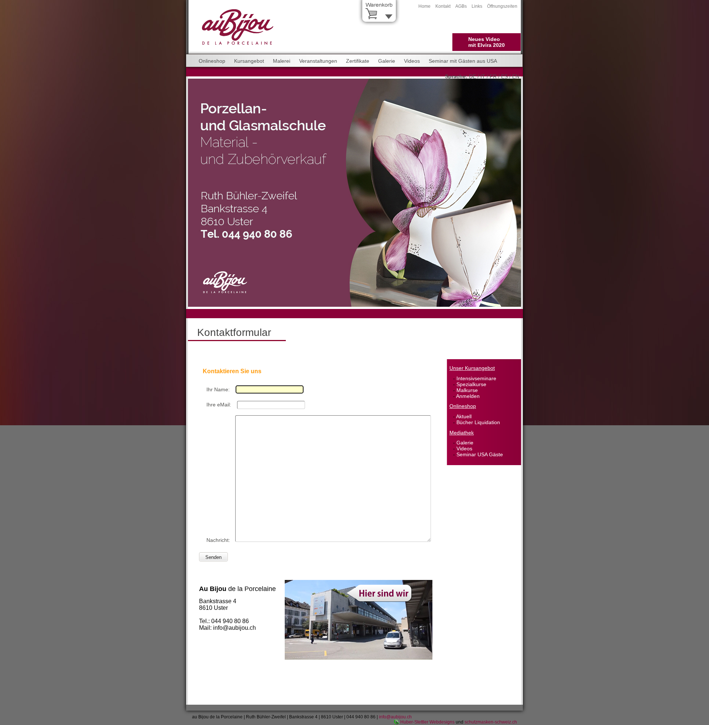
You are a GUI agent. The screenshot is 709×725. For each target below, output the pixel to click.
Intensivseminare (476, 378)
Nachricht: (218, 540)
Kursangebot (249, 61)
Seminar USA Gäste (479, 454)
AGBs (461, 6)
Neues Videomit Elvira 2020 (486, 42)
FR (493, 76)
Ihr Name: (218, 389)
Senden (213, 557)
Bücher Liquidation (478, 422)
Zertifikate (357, 61)
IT (482, 76)
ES (504, 76)
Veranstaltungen (318, 61)
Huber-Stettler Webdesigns (427, 722)
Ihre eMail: (218, 405)
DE (472, 76)
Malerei (281, 61)
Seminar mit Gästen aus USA (463, 61)
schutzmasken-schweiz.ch (491, 722)
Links (477, 6)
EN (515, 76)
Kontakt (443, 6)
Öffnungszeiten (502, 6)
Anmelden (468, 396)
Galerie (386, 61)
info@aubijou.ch (395, 716)
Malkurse (467, 390)
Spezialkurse (471, 384)
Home (424, 6)
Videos (412, 61)
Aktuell (464, 416)
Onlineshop (212, 61)
